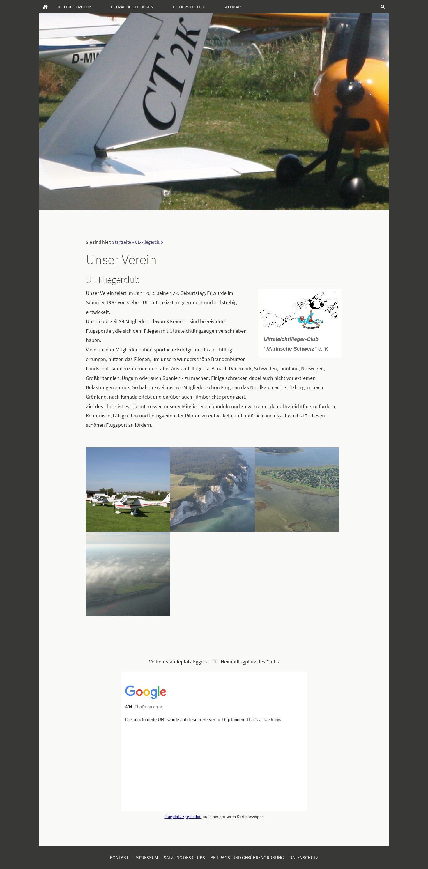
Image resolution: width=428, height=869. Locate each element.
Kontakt (119, 857)
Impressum (146, 857)
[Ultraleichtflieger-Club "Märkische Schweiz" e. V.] (300, 309)
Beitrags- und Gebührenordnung (247, 857)
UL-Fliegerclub (149, 242)
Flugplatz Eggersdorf (183, 816)
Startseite (121, 242)
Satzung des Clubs (184, 857)
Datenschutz (304, 857)
